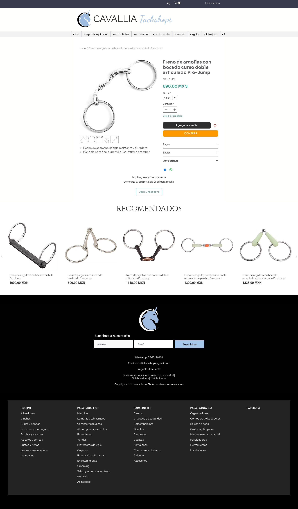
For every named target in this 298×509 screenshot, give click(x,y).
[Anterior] (2, 256)
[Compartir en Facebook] (165, 170)
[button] (177, 3)
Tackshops (155, 19)
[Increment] (175, 109)
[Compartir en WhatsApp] (171, 170)
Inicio (83, 48)
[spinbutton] (170, 109)
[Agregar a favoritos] (215, 125)
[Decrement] (165, 109)
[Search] (168, 3)
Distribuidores (158, 378)
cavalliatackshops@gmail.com (152, 363)
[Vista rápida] (32, 245)
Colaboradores (140, 378)
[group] (149, 256)
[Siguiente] (296, 256)
